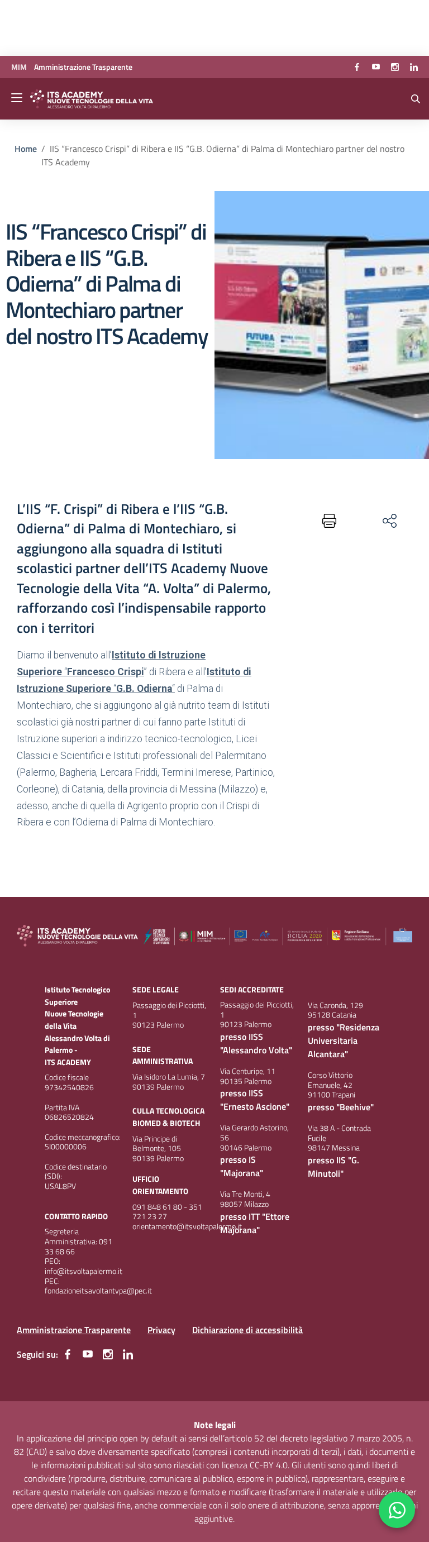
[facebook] (357, 67)
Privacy (161, 1329)
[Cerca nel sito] (415, 99)
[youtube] (376, 67)
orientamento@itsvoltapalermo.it (187, 1226)
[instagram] (395, 67)
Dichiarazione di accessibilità (247, 1329)
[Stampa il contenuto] (326, 521)
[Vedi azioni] (389, 521)
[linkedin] (414, 67)
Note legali (215, 1424)
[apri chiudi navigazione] (18, 99)
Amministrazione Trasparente (74, 1329)
